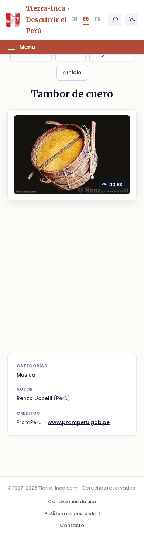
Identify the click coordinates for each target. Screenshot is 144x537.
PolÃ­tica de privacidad (72, 513)
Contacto (72, 525)
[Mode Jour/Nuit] (131, 19)
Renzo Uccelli (34, 398)
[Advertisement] (72, 281)
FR (98, 19)
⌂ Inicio (72, 72)
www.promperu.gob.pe (79, 422)
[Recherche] (114, 19)
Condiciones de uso (72, 501)
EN (74, 19)
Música (26, 374)
